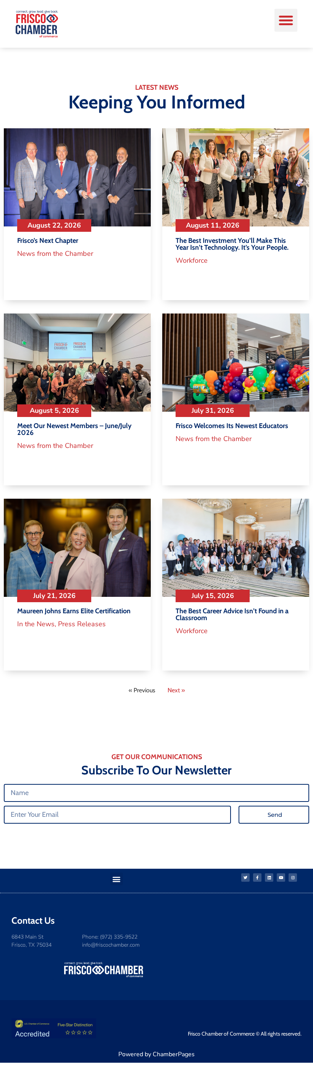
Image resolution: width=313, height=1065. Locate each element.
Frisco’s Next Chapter (47, 240)
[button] (285, 20)
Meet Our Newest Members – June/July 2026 (74, 429)
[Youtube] (281, 877)
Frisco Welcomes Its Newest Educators (232, 426)
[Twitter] (245, 877)
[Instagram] (293, 877)
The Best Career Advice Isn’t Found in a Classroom (232, 614)
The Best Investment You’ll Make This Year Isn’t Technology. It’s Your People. (232, 244)
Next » (176, 690)
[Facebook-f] (257, 877)
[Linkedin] (269, 877)
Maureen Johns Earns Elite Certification (74, 611)
